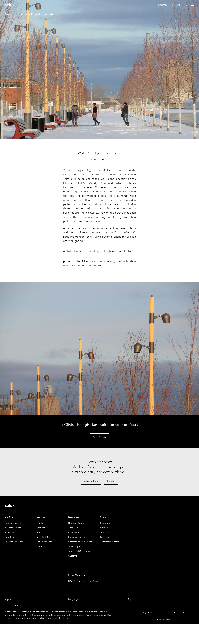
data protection (12, 605)
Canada (96, 581)
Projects (10, 14)
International (82, 581)
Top (129, 599)
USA (70, 581)
